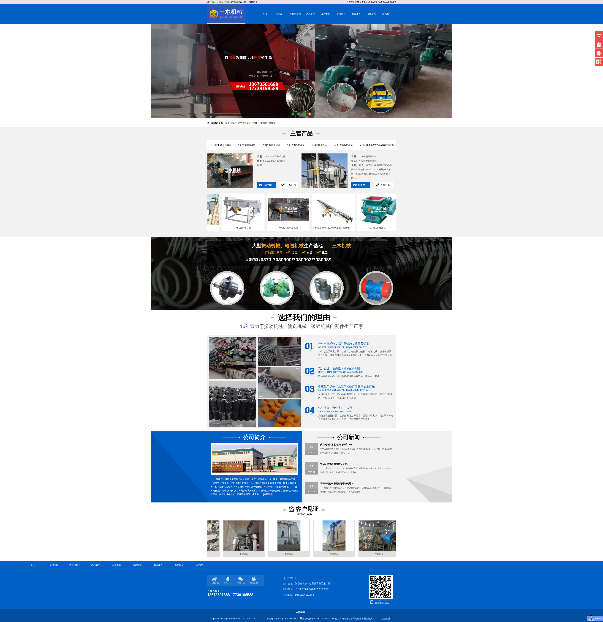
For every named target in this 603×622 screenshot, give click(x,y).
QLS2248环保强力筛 (221, 145)
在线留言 (371, 14)
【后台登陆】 (386, 618)
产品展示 (310, 14)
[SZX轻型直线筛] (220, 224)
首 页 (264, 14)
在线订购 (291, 184)
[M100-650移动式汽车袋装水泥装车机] (310, 224)
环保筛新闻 (295, 14)
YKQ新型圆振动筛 (271, 145)
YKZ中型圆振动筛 (246, 145)
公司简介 (280, 14)
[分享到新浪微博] (215, 581)
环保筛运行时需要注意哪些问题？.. (337, 483)
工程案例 (325, 14)
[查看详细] (268, 494)
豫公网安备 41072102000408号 (318, 618)
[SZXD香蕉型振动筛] (265, 224)
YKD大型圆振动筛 (296, 145)
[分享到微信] (241, 581)
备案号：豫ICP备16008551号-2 (282, 618)
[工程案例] (220, 550)
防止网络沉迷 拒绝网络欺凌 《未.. (337, 444)
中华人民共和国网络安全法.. (334, 464)
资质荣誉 (341, 14)
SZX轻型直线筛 (319, 145)
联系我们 (386, 14)
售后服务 (356, 14)
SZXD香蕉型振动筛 (343, 145)
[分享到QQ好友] (228, 581)
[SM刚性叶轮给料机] (355, 224)
